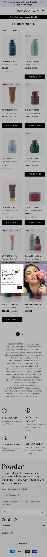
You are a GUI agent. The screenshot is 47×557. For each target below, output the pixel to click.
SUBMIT (19, 287)
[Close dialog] (45, 265)
